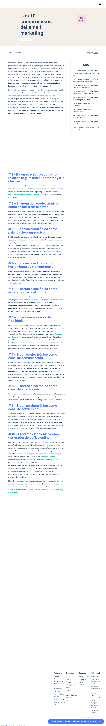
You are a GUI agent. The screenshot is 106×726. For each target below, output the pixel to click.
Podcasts (69, 690)
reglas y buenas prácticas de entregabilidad (25, 195)
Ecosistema (82, 679)
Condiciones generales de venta (95, 681)
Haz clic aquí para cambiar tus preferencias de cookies (12, 725)
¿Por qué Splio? (84, 677)
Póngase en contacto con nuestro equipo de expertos (76, 721)
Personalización (59, 699)
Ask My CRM (58, 697)
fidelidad (58, 334)
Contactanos (83, 685)
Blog (67, 677)
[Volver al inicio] (100, 714)
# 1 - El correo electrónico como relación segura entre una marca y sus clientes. (86, 73)
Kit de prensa (70, 685)
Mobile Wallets (59, 694)
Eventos (69, 679)
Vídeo (68, 687)
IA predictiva (58, 689)
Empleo (81, 682)
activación (25, 107)
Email (96, 53)
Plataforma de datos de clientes (58, 684)
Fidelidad (57, 691)
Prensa (68, 682)
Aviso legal (94, 677)
